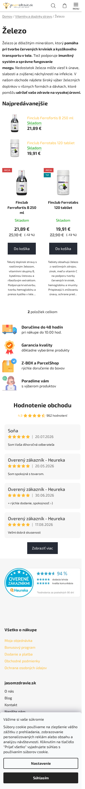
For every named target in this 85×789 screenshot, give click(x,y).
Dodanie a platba (19, 654)
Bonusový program (20, 647)
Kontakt (11, 704)
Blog (8, 698)
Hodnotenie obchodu (42, 404)
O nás (9, 691)
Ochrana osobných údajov (26, 667)
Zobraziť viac (42, 548)
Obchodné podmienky (22, 661)
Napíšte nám (15, 711)
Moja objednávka (18, 640)
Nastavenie (41, 763)
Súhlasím (41, 778)
